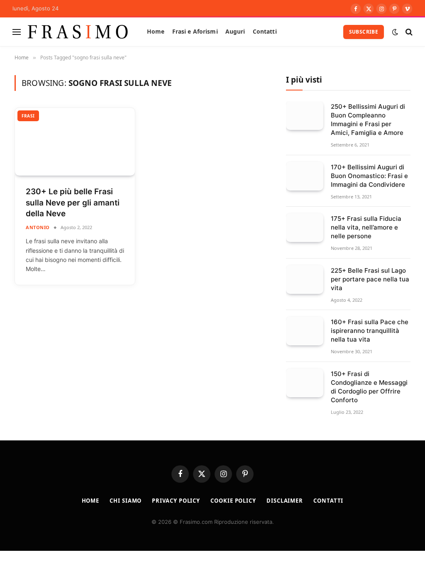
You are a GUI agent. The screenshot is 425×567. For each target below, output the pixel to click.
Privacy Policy (176, 500)
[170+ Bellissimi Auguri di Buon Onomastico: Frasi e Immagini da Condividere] (304, 176)
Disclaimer (284, 500)
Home (156, 31)
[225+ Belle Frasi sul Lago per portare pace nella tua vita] (304, 279)
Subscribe (363, 31)
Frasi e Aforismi (195, 31)
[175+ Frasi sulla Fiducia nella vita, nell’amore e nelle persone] (304, 227)
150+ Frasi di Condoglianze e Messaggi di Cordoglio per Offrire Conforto (369, 387)
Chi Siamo (126, 500)
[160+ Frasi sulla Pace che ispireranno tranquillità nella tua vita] (304, 331)
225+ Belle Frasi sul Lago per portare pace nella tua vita (370, 279)
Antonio (38, 227)
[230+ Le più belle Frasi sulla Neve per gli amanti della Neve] (75, 142)
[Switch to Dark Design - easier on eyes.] (395, 32)
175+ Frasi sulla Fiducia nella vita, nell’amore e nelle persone (366, 227)
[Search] (408, 31)
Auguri (235, 31)
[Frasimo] (78, 32)
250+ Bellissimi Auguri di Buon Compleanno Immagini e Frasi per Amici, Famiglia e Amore (368, 120)
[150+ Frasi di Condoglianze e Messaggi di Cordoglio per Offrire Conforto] (304, 383)
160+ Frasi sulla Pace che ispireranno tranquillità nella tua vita (369, 330)
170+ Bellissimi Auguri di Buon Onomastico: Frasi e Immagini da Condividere (369, 175)
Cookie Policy (233, 500)
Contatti (265, 31)
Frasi (28, 116)
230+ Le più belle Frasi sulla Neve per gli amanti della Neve (73, 202)
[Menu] (16, 31)
